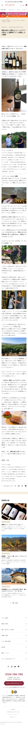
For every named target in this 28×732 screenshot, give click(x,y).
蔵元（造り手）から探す (8, 629)
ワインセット (12, 9)
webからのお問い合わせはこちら (14, 683)
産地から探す (5, 623)
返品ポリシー (13, 717)
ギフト (18, 9)
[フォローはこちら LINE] (18, 666)
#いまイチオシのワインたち (16, 27)
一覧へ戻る (6, 486)
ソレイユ (9, 471)
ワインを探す (5, 618)
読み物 (7, 19)
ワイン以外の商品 (6, 641)
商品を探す (3, 9)
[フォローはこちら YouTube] (15, 666)
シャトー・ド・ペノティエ (15, 268)
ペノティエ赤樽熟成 (18, 358)
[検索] (20, 5)
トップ (3, 19)
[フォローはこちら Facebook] (8, 666)
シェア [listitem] (11, 486)
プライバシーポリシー (13, 714)
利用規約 (13, 709)
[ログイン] (23, 5)
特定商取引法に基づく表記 (13, 712)
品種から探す (5, 635)
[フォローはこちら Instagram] (11, 666)
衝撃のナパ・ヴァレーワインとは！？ (12, 524)
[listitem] (15, 486)
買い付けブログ (6, 522)
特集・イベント (5, 653)
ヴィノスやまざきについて (8, 658)
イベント (24, 9)
